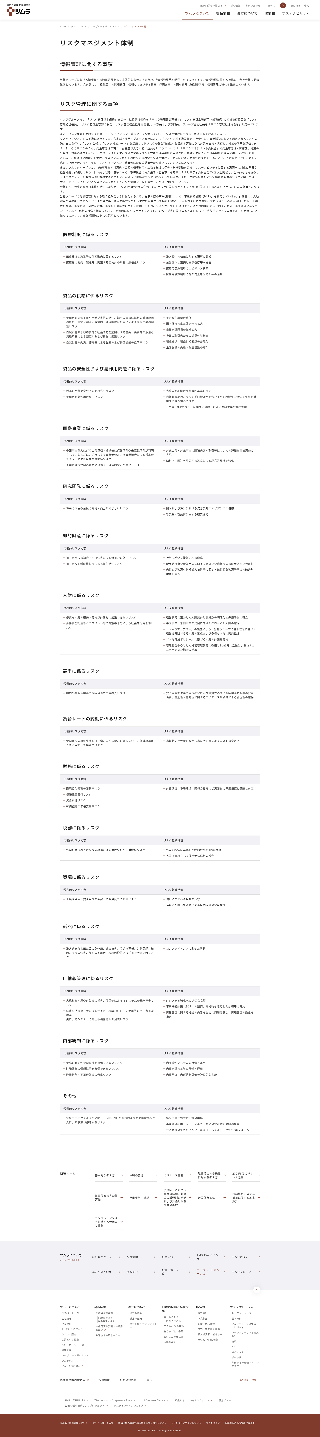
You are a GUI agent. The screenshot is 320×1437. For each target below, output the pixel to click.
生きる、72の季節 (174, 1326)
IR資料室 (203, 1318)
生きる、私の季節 (174, 1331)
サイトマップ (213, 1422)
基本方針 (237, 1318)
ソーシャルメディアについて (186, 1422)
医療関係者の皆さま (211, 5)
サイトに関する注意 (102, 1422)
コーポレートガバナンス (75, 1355)
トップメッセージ (242, 1313)
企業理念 (67, 1323)
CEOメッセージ (70, 1313)
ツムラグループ (70, 1360)
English (295, 5)
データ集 (237, 1357)
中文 (306, 5)
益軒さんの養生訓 (174, 1336)
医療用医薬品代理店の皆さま (240, 1422)
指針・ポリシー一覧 (73, 1344)
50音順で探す (105, 1317)
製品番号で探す (106, 1321)
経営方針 (203, 1313)
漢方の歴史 (136, 1318)
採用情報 (235, 5)
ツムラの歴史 (69, 1334)
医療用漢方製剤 (104, 1313)
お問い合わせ (253, 5)
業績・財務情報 (206, 1323)
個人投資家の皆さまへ (210, 1334)
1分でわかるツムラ (72, 1329)
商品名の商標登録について (74, 1422)
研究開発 (67, 1350)
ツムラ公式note (71, 1365)
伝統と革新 (170, 1341)
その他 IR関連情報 (208, 1339)
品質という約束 (70, 1339)
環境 (234, 1341)
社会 (234, 1346)
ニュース (270, 5)
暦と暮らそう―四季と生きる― (174, 1318)
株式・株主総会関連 (209, 1329)
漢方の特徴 (136, 1313)
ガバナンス (238, 1352)
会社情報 (67, 1318)
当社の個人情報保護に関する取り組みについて (142, 1422)
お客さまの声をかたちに (109, 1335)
